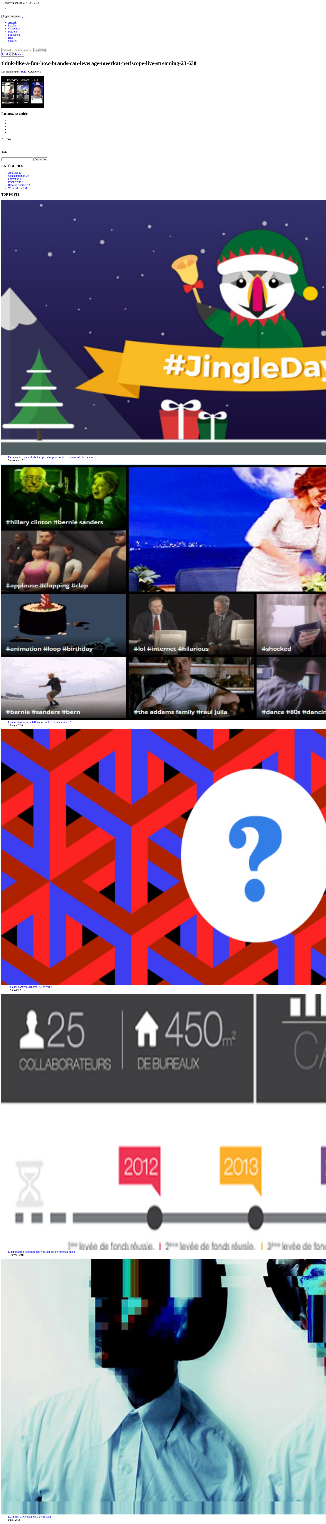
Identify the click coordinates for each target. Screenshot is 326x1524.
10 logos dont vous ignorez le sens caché (30, 986)
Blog (10, 37)
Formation (14, 178)
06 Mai (6, 54)
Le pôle (12, 25)
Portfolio (12, 31)
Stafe (23, 71)
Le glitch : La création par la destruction (29, 1516)
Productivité (15, 181)
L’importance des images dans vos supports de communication (41, 1251)
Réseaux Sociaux (19, 184)
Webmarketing (17, 188)
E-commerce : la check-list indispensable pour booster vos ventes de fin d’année (51, 457)
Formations (14, 34)
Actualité (14, 172)
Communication (18, 175)
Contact (12, 40)
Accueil (12, 22)
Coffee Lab (14, 28)
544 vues (18, 54)
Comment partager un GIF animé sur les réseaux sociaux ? (39, 722)
